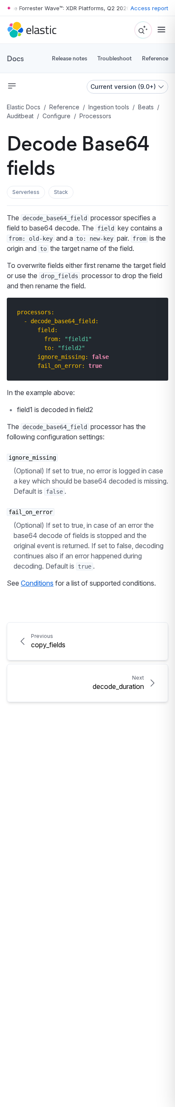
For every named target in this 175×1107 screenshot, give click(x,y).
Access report (149, 8)
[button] (26, 192)
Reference (155, 58)
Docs (15, 58)
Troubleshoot (114, 58)
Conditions (37, 583)
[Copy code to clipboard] (155, 312)
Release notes (69, 58)
